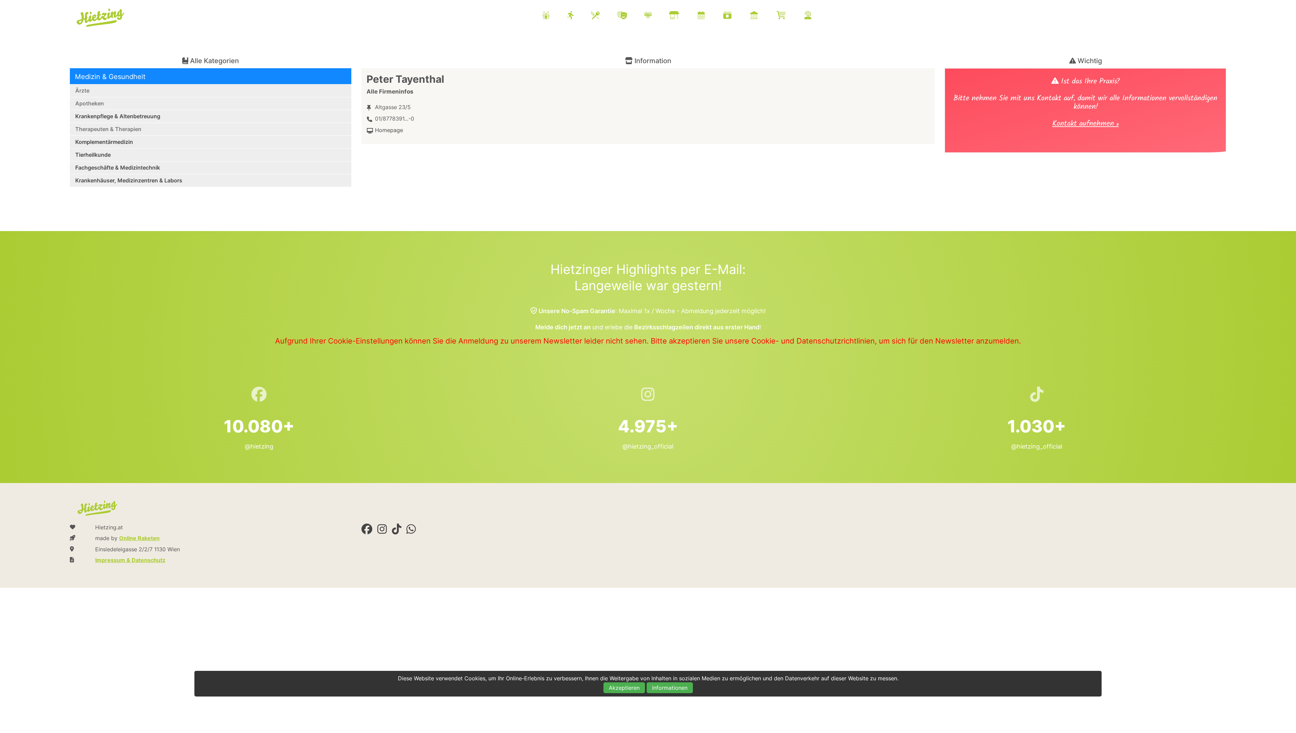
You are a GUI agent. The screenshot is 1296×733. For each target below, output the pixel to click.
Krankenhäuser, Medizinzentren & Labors (128, 180)
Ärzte (82, 90)
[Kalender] (710, 16)
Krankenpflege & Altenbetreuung (117, 116)
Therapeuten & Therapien (108, 129)
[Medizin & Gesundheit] (656, 16)
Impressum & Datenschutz (130, 560)
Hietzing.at (101, 18)
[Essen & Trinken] (604, 16)
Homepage (389, 130)
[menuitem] (685, 16)
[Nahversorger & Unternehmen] (682, 16)
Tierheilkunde (93, 154)
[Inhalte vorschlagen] (816, 16)
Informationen (669, 687)
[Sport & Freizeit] (579, 16)
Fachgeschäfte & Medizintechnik (117, 167)
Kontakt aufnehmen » (1085, 124)
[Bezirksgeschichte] (762, 16)
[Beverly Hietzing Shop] (790, 16)
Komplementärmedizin (104, 141)
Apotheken (89, 103)
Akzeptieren (624, 687)
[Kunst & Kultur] (630, 16)
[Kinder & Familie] (554, 16)
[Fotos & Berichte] (735, 16)
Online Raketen (139, 538)
